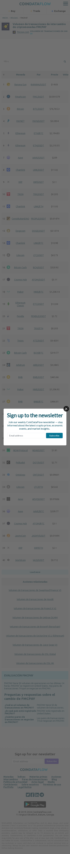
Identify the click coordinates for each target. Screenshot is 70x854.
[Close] (66, 409)
